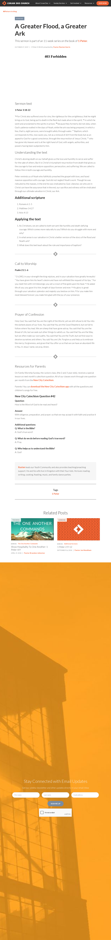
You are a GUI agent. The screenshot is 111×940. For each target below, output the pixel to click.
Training (16, 520)
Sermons (19, 18)
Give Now (103, 3)
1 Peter (82, 40)
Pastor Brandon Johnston (34, 553)
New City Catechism (43, 380)
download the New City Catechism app (50, 386)
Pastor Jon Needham (83, 550)
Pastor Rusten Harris (61, 47)
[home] (15, 3)
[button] (43, 3)
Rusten (21, 467)
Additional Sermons (71, 544)
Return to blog (10, 11)
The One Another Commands (28, 544)
